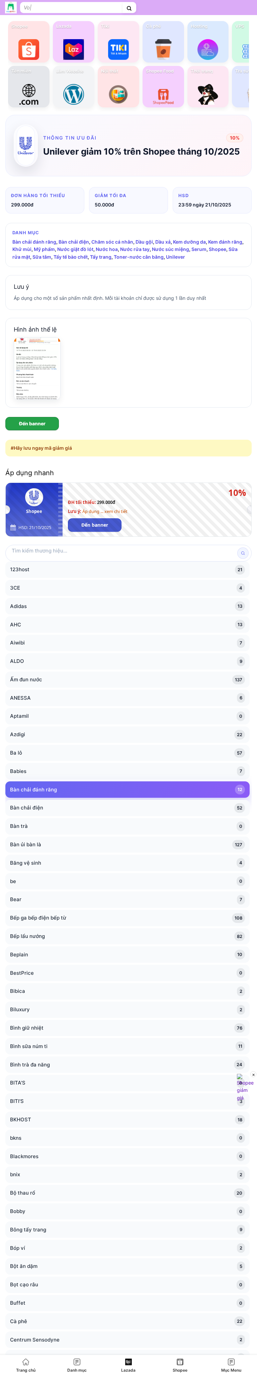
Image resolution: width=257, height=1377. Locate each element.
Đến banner (32, 423)
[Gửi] (129, 7)
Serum (198, 249)
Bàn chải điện (74, 242)
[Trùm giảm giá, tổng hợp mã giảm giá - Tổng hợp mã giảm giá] (11, 7)
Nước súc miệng (170, 249)
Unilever (175, 257)
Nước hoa (107, 249)
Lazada (128, 1370)
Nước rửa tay (135, 249)
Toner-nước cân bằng (139, 257)
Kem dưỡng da (189, 242)
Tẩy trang (100, 257)
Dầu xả (163, 242)
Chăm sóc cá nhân (112, 242)
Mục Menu (231, 1370)
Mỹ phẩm (44, 249)
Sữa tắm (41, 257)
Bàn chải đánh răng (34, 242)
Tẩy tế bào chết (71, 257)
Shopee (180, 1370)
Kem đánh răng (225, 242)
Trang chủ (25, 1370)
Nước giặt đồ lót (75, 249)
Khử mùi (21, 249)
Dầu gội (144, 242)
